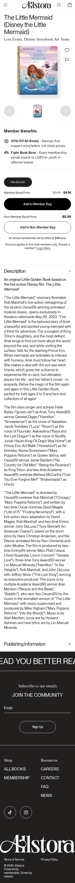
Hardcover (18, 182)
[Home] (36, 4)
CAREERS (50, 769)
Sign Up (37, 727)
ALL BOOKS (15, 769)
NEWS (46, 795)
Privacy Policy (49, 859)
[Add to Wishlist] (67, 50)
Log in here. (44, 248)
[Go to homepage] (37, 843)
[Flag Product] (67, 60)
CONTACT (50, 777)
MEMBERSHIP (16, 777)
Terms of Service (14, 859)
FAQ (45, 786)
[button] (5, 5)
